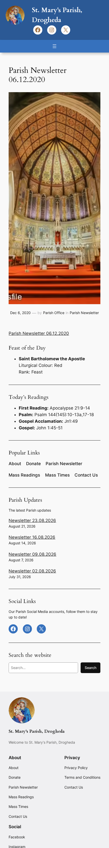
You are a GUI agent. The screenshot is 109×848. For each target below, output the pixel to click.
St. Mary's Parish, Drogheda (37, 731)
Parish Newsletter (84, 313)
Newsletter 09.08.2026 (32, 554)
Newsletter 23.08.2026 (32, 520)
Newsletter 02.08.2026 (32, 571)
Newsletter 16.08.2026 (32, 537)
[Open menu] (54, 46)
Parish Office (53, 313)
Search (90, 667)
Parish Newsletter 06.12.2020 (39, 333)
